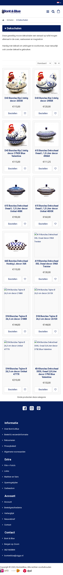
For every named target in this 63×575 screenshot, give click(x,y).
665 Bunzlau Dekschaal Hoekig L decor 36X (16, 262)
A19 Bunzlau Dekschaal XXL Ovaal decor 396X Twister (46, 264)
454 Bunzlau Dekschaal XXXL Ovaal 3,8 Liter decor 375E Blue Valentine (46, 372)
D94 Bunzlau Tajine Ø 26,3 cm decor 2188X (16, 317)
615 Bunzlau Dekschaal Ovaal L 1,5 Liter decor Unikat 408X (16, 208)
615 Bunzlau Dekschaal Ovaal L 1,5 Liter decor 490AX (46, 153)
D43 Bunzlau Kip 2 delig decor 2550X (16, 99)
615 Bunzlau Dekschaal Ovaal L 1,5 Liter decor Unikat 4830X (46, 208)
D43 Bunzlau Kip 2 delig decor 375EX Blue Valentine (16, 153)
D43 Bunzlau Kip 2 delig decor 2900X (46, 99)
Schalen (10, 20)
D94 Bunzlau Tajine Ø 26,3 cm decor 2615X (46, 317)
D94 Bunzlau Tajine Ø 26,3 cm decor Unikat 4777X (16, 371)
